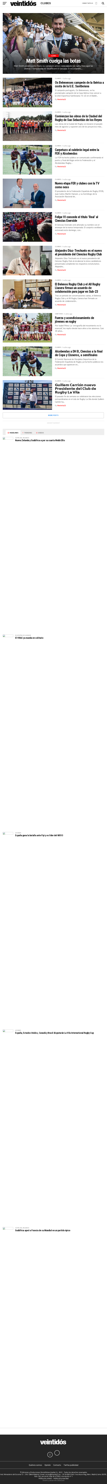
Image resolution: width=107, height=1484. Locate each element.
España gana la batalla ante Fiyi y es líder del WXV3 (39, 835)
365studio (60, 1480)
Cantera (59, 313)
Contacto (57, 1465)
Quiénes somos (35, 1465)
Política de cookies (45, 1478)
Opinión (47, 1465)
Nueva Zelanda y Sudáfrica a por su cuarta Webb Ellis (40, 440)
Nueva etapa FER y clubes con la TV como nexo (77, 185)
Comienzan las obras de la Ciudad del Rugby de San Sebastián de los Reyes (78, 118)
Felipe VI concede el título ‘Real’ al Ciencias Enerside (76, 218)
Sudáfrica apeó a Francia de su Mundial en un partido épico (42, 1230)
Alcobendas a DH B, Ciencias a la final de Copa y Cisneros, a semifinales (79, 353)
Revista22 (61, 99)
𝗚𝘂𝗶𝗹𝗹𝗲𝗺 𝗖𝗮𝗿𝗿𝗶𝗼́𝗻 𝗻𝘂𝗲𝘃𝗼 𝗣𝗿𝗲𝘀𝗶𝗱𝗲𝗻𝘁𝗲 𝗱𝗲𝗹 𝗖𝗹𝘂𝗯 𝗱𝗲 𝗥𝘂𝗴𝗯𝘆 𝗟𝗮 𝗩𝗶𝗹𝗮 (75, 388)
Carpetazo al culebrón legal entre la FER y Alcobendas (77, 151)
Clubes (58, 78)
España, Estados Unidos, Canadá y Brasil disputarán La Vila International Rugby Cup (54, 1032)
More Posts (53, 415)
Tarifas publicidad (71, 1465)
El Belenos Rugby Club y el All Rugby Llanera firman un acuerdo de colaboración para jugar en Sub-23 (77, 287)
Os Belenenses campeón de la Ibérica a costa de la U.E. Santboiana (79, 84)
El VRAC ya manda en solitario (29, 637)
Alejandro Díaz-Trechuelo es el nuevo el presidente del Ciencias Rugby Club (78, 252)
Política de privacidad (61, 1478)
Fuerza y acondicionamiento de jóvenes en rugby (74, 319)
